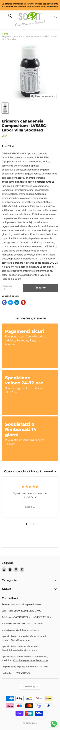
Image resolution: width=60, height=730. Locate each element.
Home (5, 33)
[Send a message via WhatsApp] (53, 723)
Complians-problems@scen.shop (30, 660)
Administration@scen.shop (23, 650)
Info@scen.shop (28, 630)
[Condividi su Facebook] (4, 302)
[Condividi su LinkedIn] (16, 302)
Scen (4, 135)
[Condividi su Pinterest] (23, 302)
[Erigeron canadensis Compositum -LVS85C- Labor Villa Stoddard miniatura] (5, 108)
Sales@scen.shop (20, 640)
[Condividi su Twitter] (10, 302)
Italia (28, 686)
